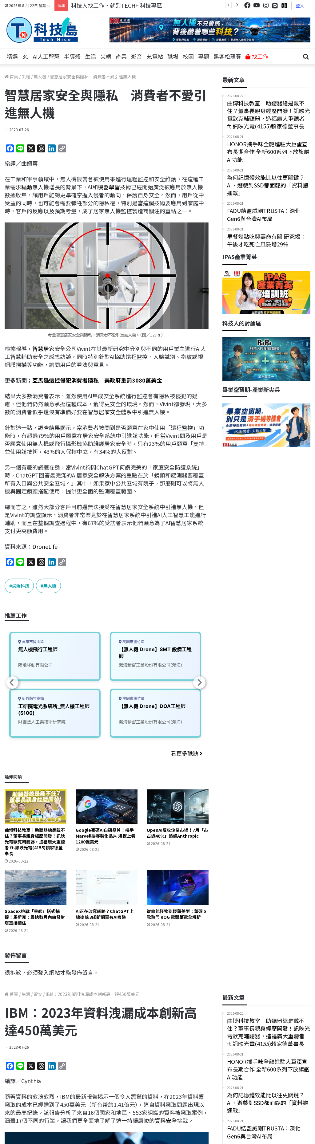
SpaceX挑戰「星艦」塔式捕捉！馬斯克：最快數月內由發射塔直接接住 (35, 917)
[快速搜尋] (305, 56)
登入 (300, 5)
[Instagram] (265, 5)
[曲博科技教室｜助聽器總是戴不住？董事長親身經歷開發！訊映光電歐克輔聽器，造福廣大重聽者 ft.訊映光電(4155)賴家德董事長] (35, 806)
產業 (121, 56)
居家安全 (110, 412)
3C (25, 56)
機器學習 (109, 187)
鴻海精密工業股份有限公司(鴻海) (150, 664)
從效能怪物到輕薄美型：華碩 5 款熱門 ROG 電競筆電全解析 (176, 914)
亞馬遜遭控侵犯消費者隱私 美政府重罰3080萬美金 (97, 380)
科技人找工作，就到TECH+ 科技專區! (117, 5)
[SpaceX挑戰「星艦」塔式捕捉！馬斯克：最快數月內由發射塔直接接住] (35, 887)
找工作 (259, 56)
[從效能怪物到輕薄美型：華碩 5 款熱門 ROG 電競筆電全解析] (178, 887)
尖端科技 (20, 586)
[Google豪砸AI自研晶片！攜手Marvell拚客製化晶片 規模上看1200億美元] (107, 806)
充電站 (154, 56)
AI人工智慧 (46, 56)
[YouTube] (256, 5)
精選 (12, 56)
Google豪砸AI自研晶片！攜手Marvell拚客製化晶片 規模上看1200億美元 (105, 836)
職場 (172, 56)
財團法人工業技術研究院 (42, 721)
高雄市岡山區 (32, 641)
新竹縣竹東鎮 (32, 698)
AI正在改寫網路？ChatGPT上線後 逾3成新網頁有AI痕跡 (105, 914)
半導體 (72, 56)
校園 (188, 56)
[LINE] (275, 5)
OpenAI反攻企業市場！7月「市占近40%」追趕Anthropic (177, 833)
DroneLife (45, 546)
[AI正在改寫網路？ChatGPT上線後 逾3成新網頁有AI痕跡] (107, 887)
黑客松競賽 (227, 56)
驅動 (26, 187)
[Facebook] (247, 5)
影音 (136, 56)
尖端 (105, 56)
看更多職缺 (185, 753)
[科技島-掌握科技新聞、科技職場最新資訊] (42, 29)
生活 (90, 56)
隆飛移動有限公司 (35, 664)
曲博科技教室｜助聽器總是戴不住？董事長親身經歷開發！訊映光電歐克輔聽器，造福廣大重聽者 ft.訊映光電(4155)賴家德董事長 (35, 841)
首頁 (13, 76)
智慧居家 (43, 348)
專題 (203, 56)
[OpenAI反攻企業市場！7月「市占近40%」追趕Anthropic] (178, 806)
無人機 (40, 76)
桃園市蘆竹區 (133, 641)
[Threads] (284, 5)
